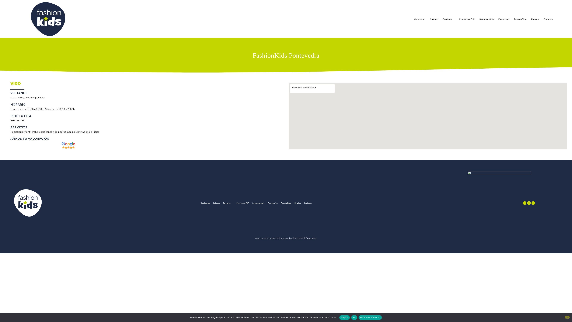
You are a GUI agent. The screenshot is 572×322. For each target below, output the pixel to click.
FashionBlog (520, 19)
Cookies (271, 238)
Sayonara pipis (486, 19)
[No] (567, 317)
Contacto (548, 19)
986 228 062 (17, 120)
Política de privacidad (287, 238)
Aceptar (344, 317)
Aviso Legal (260, 238)
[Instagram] (529, 203)
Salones (434, 19)
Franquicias (503, 19)
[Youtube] (533, 203)
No (354, 317)
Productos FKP (467, 19)
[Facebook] (524, 203)
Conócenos (420, 19)
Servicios (447, 19)
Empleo (535, 19)
